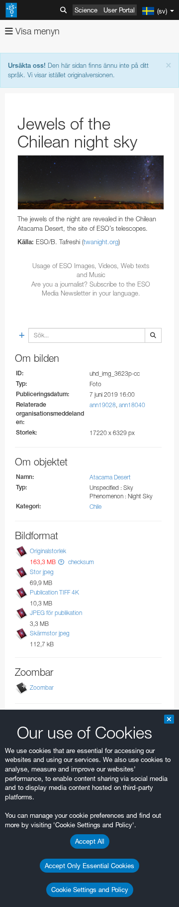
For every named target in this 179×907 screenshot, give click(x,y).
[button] (61, 562)
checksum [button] (80, 562)
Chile (95, 506)
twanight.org (101, 242)
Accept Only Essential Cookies (89, 866)
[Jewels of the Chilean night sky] (91, 182)
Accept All (89, 841)
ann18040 (132, 405)
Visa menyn (36, 31)
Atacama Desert (110, 477)
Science (86, 10)
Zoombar (42, 687)
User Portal (119, 10)
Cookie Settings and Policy (89, 890)
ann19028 (103, 405)
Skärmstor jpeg (50, 633)
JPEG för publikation (56, 612)
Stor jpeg (42, 572)
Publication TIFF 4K (54, 592)
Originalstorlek (48, 551)
